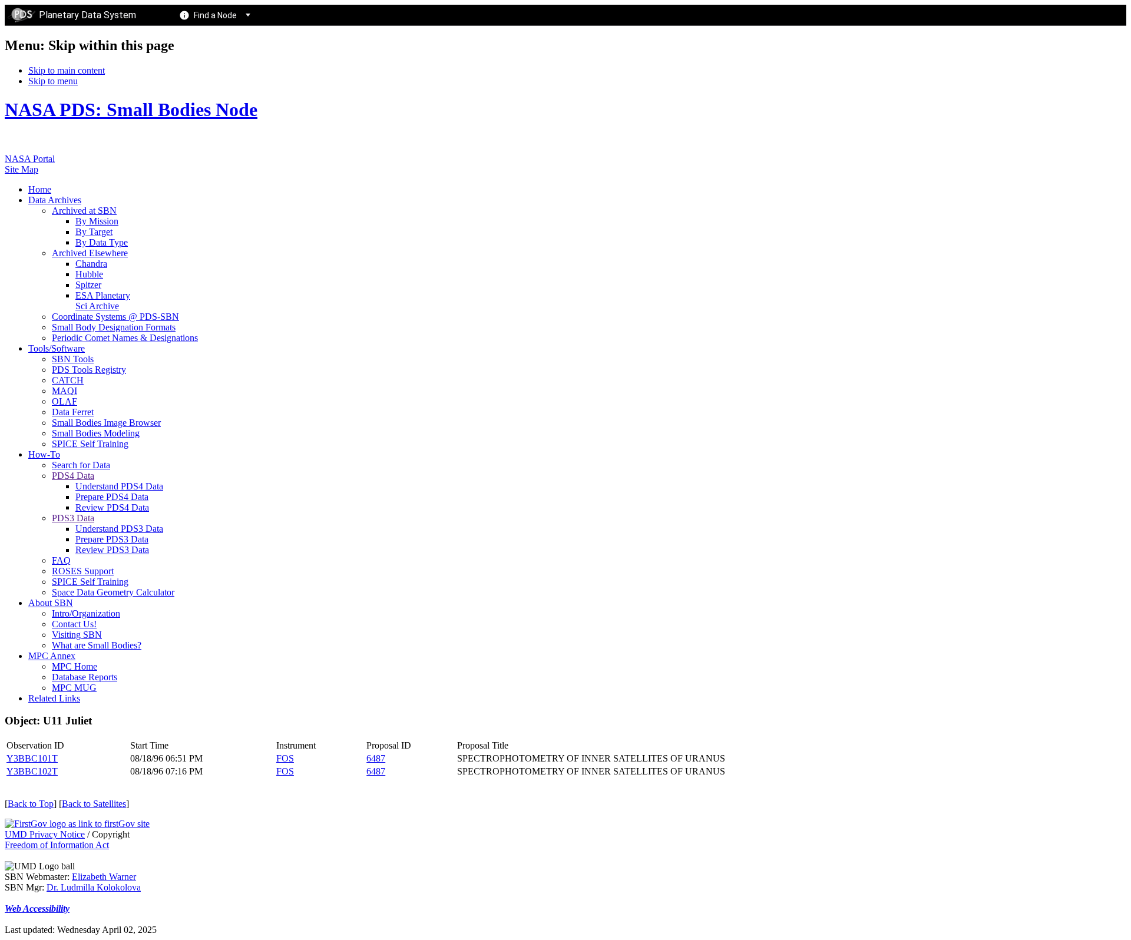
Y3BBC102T (32, 771)
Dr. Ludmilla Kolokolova (94, 887)
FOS (285, 758)
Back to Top (31, 804)
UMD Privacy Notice (45, 834)
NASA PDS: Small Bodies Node (131, 109)
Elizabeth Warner (104, 877)
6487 (375, 758)
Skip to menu (53, 81)
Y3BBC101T (32, 758)
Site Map (21, 169)
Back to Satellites (94, 804)
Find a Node (215, 15)
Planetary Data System (87, 15)
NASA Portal (30, 159)
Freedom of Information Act (57, 845)
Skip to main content (66, 70)
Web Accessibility (37, 908)
